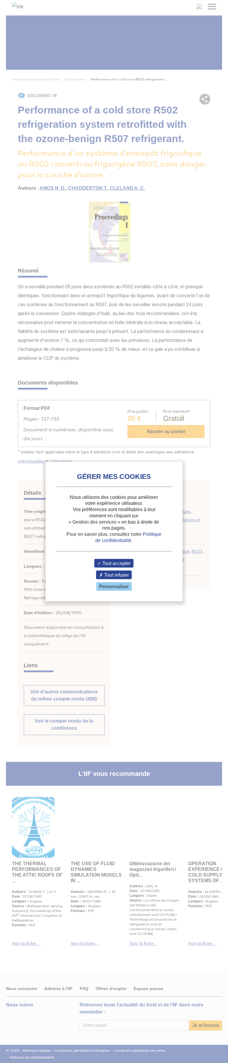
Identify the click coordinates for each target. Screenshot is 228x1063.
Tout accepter (116, 563)
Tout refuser (116, 575)
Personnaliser (114, 586)
